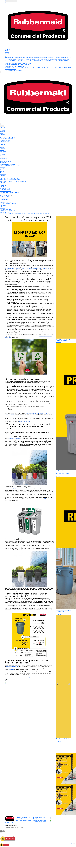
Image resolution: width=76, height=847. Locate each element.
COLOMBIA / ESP (12, 1)
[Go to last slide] (57, 684)
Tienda (6, 55)
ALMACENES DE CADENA (35, 67)
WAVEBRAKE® (21, 66)
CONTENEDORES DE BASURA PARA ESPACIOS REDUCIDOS (56, 59)
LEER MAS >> (58, 342)
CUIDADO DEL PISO (9, 60)
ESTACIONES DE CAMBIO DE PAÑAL (13, 64)
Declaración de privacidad (22, 817)
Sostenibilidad (19, 70)
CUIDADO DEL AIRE (25, 64)
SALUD (11, 67)
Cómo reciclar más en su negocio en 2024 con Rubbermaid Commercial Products (30, 213)
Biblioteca (11, 70)
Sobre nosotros (36, 817)
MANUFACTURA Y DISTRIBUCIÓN (55, 67)
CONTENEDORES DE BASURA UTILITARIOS (14, 59)
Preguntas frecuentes (38, 818)
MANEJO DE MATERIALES (41, 57)
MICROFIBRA (17, 60)
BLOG (10, 213)
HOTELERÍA (7, 67)
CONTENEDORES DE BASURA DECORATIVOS (33, 59)
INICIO (6, 213)
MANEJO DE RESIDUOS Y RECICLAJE (13, 57)
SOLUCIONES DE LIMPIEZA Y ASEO (28, 57)
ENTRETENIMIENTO (25, 67)
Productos (7, 49)
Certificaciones (43, 820)
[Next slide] (69, 684)
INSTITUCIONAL (44, 67)
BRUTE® (7, 66)
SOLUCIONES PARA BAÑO (65, 57)
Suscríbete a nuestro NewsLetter (57, 816)
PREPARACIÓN (24, 63)
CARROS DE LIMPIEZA (24, 60)
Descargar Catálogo (9, 822)
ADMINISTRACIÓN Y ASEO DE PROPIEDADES (10, 165)
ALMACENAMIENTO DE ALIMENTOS (13, 63)
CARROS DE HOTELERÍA (35, 60)
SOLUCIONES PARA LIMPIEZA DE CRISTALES (61, 60)
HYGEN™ (16, 66)
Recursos (7, 53)
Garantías (42, 817)
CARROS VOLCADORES (10, 62)
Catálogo (7, 70)
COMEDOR (30, 63)
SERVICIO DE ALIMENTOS (53, 57)
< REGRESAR (2, 134)
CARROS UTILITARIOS (26, 62)
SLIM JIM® (11, 66)
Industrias (7, 52)
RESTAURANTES (16, 67)
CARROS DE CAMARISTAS (45, 60)
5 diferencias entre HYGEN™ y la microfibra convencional (63, 739)
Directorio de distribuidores (39, 821)
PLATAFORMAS (18, 62)
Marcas (6, 50)
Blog (15, 70)
